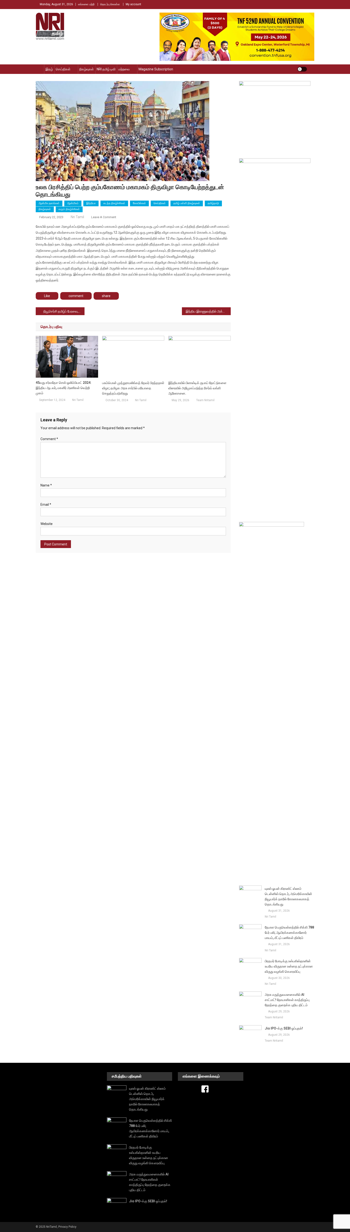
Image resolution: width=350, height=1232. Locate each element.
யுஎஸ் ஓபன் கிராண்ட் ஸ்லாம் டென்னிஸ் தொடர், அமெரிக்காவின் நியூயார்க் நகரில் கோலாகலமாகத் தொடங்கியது (288, 896)
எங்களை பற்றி (86, 4)
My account (133, 4)
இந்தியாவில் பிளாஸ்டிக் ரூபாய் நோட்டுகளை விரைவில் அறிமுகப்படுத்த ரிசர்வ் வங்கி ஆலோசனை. (197, 388)
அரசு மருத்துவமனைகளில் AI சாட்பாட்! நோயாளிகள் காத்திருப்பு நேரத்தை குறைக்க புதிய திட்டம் (287, 1000)
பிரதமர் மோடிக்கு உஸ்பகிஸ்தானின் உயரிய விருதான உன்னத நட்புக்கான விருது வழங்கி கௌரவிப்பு (289, 966)
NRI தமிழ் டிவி (106, 69)
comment (76, 296)
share (106, 296)
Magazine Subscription (156, 69)
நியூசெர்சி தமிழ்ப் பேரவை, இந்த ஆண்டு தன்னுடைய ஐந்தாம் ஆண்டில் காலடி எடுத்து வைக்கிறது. (64, 311)
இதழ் (49, 69)
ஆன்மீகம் (73, 203)
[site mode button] (302, 69)
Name (46, 485)
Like (47, 296)
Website (46, 524)
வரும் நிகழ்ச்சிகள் (69, 209)
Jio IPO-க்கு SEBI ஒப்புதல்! (284, 1028)
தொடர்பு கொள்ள (110, 4)
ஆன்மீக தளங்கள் (49, 203)
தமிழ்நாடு (213, 203)
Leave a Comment (103, 217)
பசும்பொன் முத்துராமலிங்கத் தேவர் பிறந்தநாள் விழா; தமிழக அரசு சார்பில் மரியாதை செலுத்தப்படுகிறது (133, 388)
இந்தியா (91, 203)
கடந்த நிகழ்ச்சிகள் (114, 203)
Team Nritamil (205, 400)
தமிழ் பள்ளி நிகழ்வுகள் (186, 203)
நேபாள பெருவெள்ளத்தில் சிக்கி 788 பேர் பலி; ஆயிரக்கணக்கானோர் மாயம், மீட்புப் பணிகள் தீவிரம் (289, 932)
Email (45, 504)
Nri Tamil (77, 217)
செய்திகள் (63, 69)
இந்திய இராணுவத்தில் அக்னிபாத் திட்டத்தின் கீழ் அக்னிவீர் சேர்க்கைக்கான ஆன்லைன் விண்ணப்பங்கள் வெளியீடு (208, 311)
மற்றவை (124, 69)
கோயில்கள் (139, 203)
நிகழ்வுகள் (86, 69)
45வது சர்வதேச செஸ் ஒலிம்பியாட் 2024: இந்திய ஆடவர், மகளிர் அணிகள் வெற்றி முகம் (63, 388)
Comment (49, 439)
